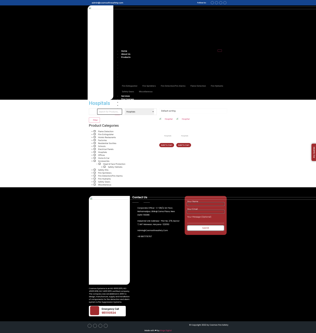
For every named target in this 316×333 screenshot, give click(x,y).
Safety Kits (103, 170)
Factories (102, 140)
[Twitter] (220, 2)
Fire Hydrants (217, 86)
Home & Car (103, 158)
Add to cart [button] (166, 145)
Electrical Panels (105, 149)
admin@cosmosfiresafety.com (107, 3)
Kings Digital (166, 330)
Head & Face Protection (114, 164)
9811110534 (109, 313)
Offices (101, 155)
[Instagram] (216, 2)
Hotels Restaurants (107, 137)
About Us (125, 54)
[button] (225, 53)
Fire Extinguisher (130, 86)
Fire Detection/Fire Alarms (173, 86)
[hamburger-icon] (220, 50)
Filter (95, 120)
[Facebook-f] (212, 2)
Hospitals (102, 152)
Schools (102, 146)
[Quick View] (160, 140)
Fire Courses (127, 99)
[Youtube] (224, 2)
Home (124, 51)
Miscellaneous (127, 80)
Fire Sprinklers (149, 86)
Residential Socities (107, 143)
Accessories (103, 161)
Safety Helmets (115, 167)
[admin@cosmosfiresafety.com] (89, 2)
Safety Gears (128, 91)
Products (125, 57)
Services (125, 96)
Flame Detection (198, 86)
